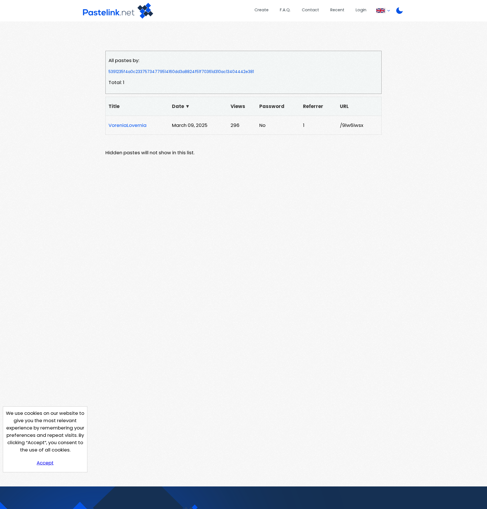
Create (261, 10)
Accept (45, 462)
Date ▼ (181, 106)
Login (361, 10)
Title (114, 106)
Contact (310, 10)
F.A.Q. (285, 10)
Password (271, 106)
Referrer (313, 106)
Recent (337, 10)
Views (238, 106)
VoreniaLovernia (128, 125)
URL (344, 106)
